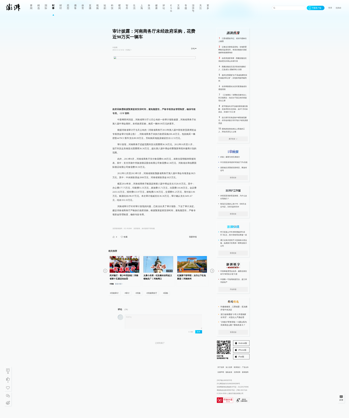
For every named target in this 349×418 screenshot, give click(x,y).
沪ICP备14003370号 (224, 380)
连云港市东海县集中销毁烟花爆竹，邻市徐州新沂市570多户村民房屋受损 (233, 120)
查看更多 (233, 178)
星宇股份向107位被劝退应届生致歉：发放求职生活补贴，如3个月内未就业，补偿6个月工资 (233, 109)
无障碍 (338, 8)
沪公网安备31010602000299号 (228, 384)
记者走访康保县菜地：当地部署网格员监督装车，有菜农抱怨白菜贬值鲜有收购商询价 (232, 50)
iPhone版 (242, 350)
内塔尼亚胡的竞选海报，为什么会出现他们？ (233, 197)
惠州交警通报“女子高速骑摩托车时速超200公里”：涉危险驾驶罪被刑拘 (232, 78)
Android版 (242, 343)
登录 (330, 8)
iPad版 (241, 357)
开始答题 (233, 289)
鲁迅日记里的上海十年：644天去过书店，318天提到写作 (233, 205)
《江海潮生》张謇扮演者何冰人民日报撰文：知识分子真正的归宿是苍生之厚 (232, 98)
